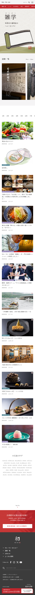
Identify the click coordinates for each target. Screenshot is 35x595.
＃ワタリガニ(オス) (21, 467)
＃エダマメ (23, 474)
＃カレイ (9, 467)
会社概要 (17, 577)
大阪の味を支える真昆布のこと (12, 365)
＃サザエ (12, 470)
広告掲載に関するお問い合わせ (16, 579)
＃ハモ (17, 463)
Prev (27, 59)
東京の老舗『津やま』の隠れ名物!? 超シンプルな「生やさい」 (17, 226)
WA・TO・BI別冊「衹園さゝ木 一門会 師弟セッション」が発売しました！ (17, 255)
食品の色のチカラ (7, 141)
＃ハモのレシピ (23, 463)
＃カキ (15, 470)
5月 (22, 116)
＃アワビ (14, 467)
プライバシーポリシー (12, 574)
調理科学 (27, 6)
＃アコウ (20, 465)
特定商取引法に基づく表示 (8, 577)
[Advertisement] (17, 490)
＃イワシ (5, 465)
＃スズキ (25, 465)
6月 (26, 116)
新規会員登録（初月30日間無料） (17, 526)
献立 (22, 6)
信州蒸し (5, 168)
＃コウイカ (4, 460)
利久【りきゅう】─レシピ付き (12, 338)
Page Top (17, 505)
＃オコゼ (5, 467)
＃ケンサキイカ (18, 460)
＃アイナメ (29, 460)
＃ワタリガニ (29, 467)
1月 (3, 116)
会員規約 (4, 574)
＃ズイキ (27, 470)
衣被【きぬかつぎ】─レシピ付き (12, 391)
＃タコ (7, 470)
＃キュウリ (29, 472)
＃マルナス (14, 472)
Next (32, 59)
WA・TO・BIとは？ (11, 548)
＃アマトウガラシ (7, 472)
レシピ (9, 6)
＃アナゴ (30, 465)
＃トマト (5, 474)
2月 (8, 116)
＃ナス (24, 472)
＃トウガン (10, 474)
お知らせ (7, 553)
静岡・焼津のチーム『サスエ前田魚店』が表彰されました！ (17, 284)
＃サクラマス (7, 463)
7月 (31, 116)
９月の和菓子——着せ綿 (10, 444)
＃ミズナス (19, 472)
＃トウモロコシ (16, 474)
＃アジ (29, 463)
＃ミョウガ (29, 474)
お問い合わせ (5, 579)
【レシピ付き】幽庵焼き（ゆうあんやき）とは (17, 418)
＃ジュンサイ (21, 470)
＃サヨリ (24, 460)
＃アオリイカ (11, 460)
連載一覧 (4, 6)
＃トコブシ (13, 463)
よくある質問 (9, 556)
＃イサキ (10, 465)
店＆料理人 (16, 6)
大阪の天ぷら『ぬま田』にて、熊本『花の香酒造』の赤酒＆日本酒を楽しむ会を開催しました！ (17, 196)
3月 (12, 116)
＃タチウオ (14, 465)
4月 (17, 116)
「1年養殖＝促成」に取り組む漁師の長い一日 (16, 312)
